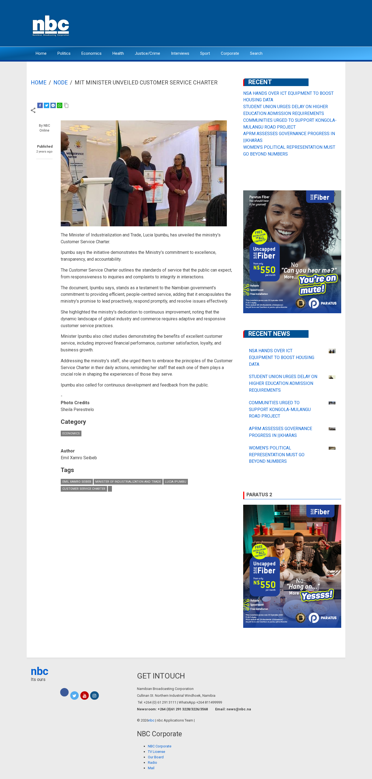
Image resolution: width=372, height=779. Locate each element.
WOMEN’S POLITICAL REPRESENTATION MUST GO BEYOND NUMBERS (276, 454)
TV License (156, 752)
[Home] (51, 25)
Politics (64, 53)
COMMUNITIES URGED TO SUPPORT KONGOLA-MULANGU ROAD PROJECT (280, 409)
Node (60, 82)
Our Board (156, 757)
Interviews (180, 53)
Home (41, 53)
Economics (91, 53)
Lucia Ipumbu (175, 481)
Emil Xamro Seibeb (76, 481)
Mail (151, 768)
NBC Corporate (159, 746)
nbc (39, 671)
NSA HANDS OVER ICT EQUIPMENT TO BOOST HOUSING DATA (281, 357)
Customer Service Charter (83, 489)
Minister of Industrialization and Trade (128, 481)
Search (256, 53)
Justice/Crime (147, 53)
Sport (205, 53)
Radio (152, 762)
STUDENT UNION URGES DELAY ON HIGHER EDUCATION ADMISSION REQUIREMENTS (283, 383)
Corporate (230, 53)
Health (118, 53)
